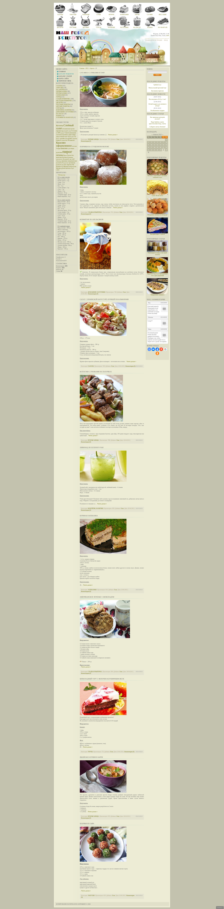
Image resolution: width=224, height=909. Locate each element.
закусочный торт (61, 136)
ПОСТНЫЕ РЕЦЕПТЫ (63, 104)
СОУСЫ (58, 108)
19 (157, 147)
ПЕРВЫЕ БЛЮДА (61, 91)
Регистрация (157, 40)
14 (163, 145)
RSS (167, 35)
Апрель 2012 (157, 134)
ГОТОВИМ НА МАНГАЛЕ (64, 117)
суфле (70, 135)
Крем (65, 155)
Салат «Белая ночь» (157, 195)
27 (160, 150)
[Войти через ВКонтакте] (153, 349)
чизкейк (62, 138)
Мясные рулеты (60, 168)
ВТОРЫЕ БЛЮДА (61, 93)
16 (148, 147)
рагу (73, 136)
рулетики (59, 152)
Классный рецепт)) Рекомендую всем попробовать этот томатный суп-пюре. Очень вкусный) (153, 310)
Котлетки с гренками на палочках (96, 372)
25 (154, 150)
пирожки (58, 131)
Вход (166, 40)
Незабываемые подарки (157, 110)
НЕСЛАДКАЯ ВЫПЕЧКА (64, 100)
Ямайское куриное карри (91, 757)
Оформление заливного (157, 295)
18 (154, 147)
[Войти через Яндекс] (161, 349)
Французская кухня (69, 166)
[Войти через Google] (165, 349)
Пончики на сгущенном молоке (94, 147)
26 (157, 150)
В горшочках (64, 140)
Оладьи (58, 148)
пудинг (62, 133)
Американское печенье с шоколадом (97, 597)
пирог (67, 151)
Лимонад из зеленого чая (91, 447)
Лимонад (58, 161)
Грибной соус (157, 85)
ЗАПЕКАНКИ (60, 95)
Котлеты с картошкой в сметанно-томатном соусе (157, 176)
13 (160, 145)
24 (151, 150)
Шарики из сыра (87, 823)
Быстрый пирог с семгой (157, 234)
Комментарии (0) (86, 141)
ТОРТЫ (58, 97)
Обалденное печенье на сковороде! (157, 215)
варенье (69, 164)
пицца (73, 135)
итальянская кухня (68, 129)
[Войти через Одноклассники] (157, 353)
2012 (87, 68)
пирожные (64, 161)
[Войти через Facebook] (157, 349)
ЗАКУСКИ (59, 87)
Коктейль (68, 168)
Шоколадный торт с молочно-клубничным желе (102, 679)
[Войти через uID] (149, 349)
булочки (64, 157)
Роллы (61, 164)
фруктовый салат (66, 131)
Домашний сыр (67, 159)
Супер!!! (150, 321)
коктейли (65, 135)
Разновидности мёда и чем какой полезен (157, 253)
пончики (74, 146)
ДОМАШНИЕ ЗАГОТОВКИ (65, 112)
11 (154, 145)
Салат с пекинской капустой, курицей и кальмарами (104, 299)
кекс (65, 164)
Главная (148, 40)
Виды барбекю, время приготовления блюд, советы (157, 123)
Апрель (92, 68)
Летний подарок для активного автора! (157, 105)
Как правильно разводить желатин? (157, 118)
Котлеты (59, 125)
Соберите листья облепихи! (157, 127)
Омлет (69, 136)
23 (148, 150)
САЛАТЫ (59, 86)
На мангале (71, 140)
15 (166, 145)
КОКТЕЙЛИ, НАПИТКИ (64, 110)
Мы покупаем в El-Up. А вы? (157, 99)
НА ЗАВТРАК (60, 89)
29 (166, 150)
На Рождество (64, 162)
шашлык (64, 148)
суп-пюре (71, 148)
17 (151, 147)
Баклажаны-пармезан (157, 91)
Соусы (67, 133)
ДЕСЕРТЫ (59, 102)
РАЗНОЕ (58, 115)
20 (160, 147)
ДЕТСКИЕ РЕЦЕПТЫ (62, 106)
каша (66, 138)
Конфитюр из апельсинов (91, 219)
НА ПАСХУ (60, 114)
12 (157, 145)
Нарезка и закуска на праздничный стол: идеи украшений (157, 274)
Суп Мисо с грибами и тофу (92, 73)
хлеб (73, 159)
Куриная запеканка (89, 516)
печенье (59, 155)
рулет (70, 138)
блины (58, 140)
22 (166, 147)
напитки (75, 138)
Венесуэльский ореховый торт (157, 88)
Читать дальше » (113, 135)
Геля (118, 139)
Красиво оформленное (64, 144)
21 (163, 147)
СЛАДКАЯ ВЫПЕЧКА (63, 99)
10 (151, 145)
